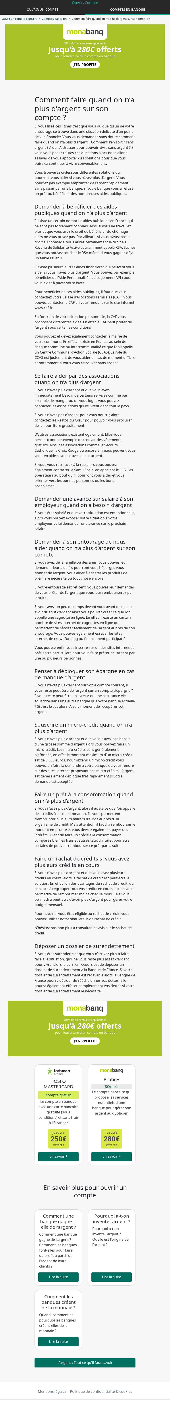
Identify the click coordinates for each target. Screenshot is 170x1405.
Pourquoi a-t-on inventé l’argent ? (111, 1218)
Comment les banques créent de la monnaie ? (58, 1302)
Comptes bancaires (54, 19)
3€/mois (111, 1086)
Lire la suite (58, 1276)
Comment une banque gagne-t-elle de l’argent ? (58, 1221)
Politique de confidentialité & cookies (101, 1391)
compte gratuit (58, 1095)
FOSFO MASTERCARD (58, 1084)
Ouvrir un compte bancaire (19, 19)
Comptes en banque (127, 9)
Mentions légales (52, 1391)
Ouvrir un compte (42, 9)
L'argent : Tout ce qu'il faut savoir (85, 1362)
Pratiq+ (112, 1079)
